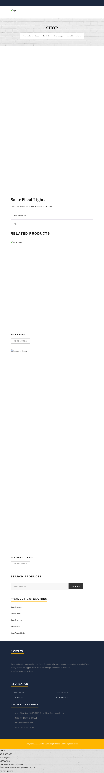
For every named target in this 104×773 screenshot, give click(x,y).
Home (37, 36)
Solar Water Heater (18, 633)
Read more (20, 341)
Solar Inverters (16, 607)
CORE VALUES (61, 693)
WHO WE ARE (20, 693)
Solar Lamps (58, 36)
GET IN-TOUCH (61, 697)
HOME (3, 751)
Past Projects (5, 758)
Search (76, 586)
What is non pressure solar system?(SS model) (17, 768)
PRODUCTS (18, 697)
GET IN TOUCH (6, 771)
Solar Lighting (36, 206)
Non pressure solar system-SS (11, 764)
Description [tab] (19, 216)
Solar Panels (47, 206)
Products (46, 36)
